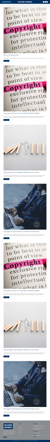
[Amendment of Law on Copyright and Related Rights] (25, 88)
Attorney (10, 351)
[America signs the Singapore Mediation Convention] (25, 147)
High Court (9, 56)
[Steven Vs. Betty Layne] (25, 30)
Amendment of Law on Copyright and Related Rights (22, 113)
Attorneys (20, 427)
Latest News (20, 430)
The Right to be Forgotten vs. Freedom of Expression (21, 231)
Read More (6, 297)
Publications (20, 433)
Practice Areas (21, 428)
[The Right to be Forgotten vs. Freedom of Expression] (25, 207)
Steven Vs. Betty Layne (11, 55)
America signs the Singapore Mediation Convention (21, 172)
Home (19, 425)
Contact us (20, 431)
